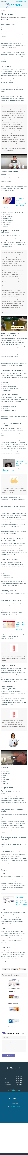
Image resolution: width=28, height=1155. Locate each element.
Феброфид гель (12, 1015)
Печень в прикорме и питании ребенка (20, 625)
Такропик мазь (12, 1026)
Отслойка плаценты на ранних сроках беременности (21, 901)
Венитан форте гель (13, 1003)
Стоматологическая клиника (14, 1090)
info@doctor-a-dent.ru (22, 1)
